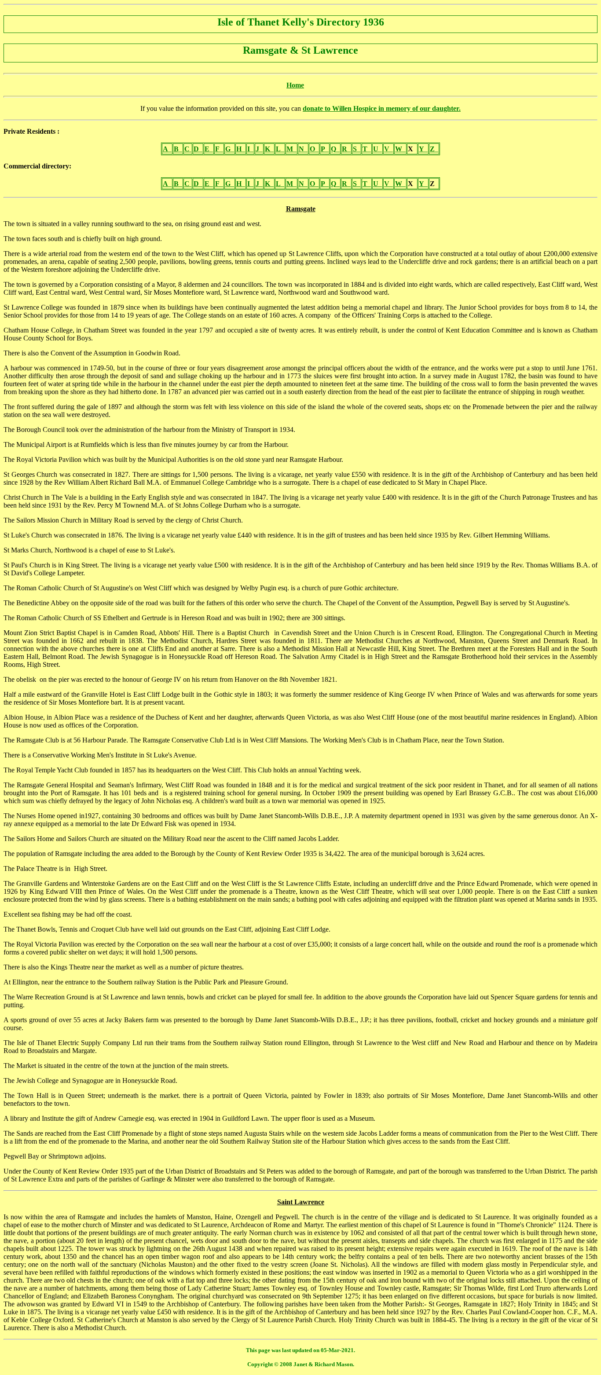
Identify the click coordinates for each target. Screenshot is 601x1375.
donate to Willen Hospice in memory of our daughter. (382, 108)
